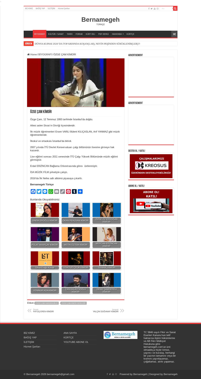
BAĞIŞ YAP (40, 8)
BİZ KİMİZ (29, 8)
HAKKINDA (117, 34)
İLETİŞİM (51, 8)
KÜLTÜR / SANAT (56, 34)
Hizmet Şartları (64, 8)
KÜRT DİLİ (90, 34)
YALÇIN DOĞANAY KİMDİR (105, 311)
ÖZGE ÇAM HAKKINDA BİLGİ (47, 303)
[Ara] (175, 8)
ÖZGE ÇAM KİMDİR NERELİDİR (74, 303)
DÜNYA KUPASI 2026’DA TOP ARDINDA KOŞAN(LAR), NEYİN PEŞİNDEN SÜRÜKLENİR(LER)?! (87, 43)
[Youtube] (154, 8)
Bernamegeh (100, 19)
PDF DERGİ (103, 34)
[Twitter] (151, 8)
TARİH (69, 34)
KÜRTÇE (130, 34)
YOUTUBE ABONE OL (76, 342)
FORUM (79, 34)
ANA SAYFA (29, 34)
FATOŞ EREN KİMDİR (43, 311)
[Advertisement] (151, 77)
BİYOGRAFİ (39, 34)
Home (33, 54)
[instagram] (157, 8)
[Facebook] (149, 8)
